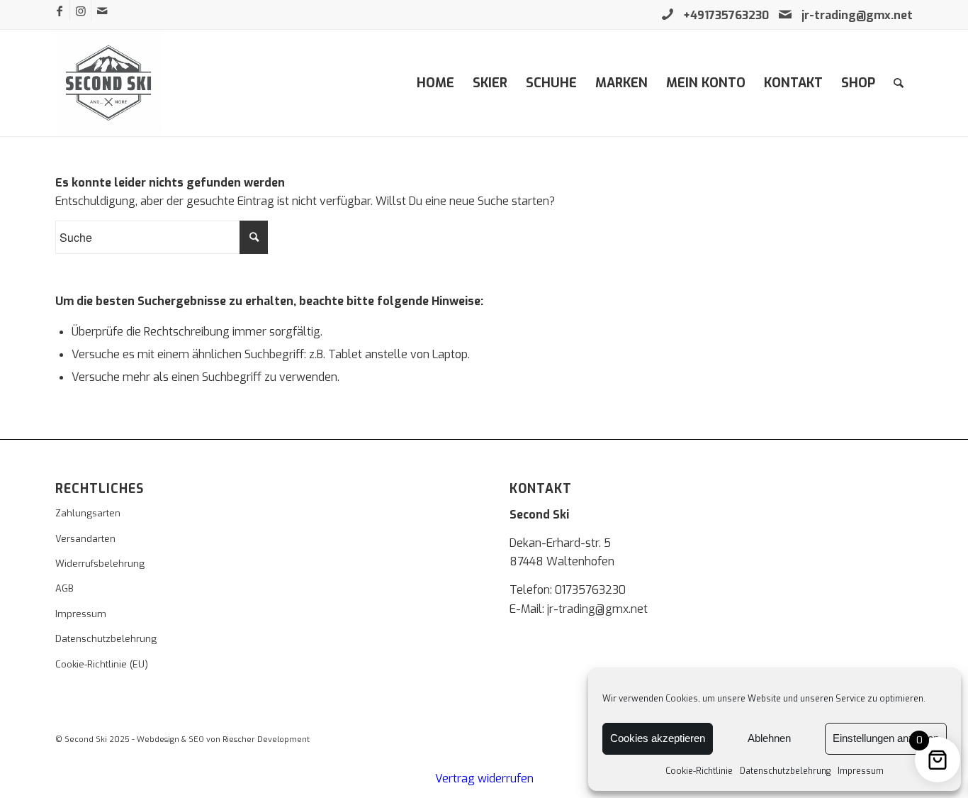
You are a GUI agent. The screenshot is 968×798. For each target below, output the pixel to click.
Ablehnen (769, 738)
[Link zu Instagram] (80, 10)
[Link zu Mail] (102, 10)
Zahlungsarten (87, 513)
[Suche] (898, 83)
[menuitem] (435, 83)
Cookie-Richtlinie (699, 771)
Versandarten (85, 539)
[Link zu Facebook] (59, 10)
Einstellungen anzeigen (886, 738)
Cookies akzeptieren (657, 738)
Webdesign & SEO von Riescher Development (223, 739)
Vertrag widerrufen (484, 778)
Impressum (861, 771)
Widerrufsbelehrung (100, 564)
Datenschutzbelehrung (785, 771)
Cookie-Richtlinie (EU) (101, 664)
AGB (64, 588)
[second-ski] (108, 83)
